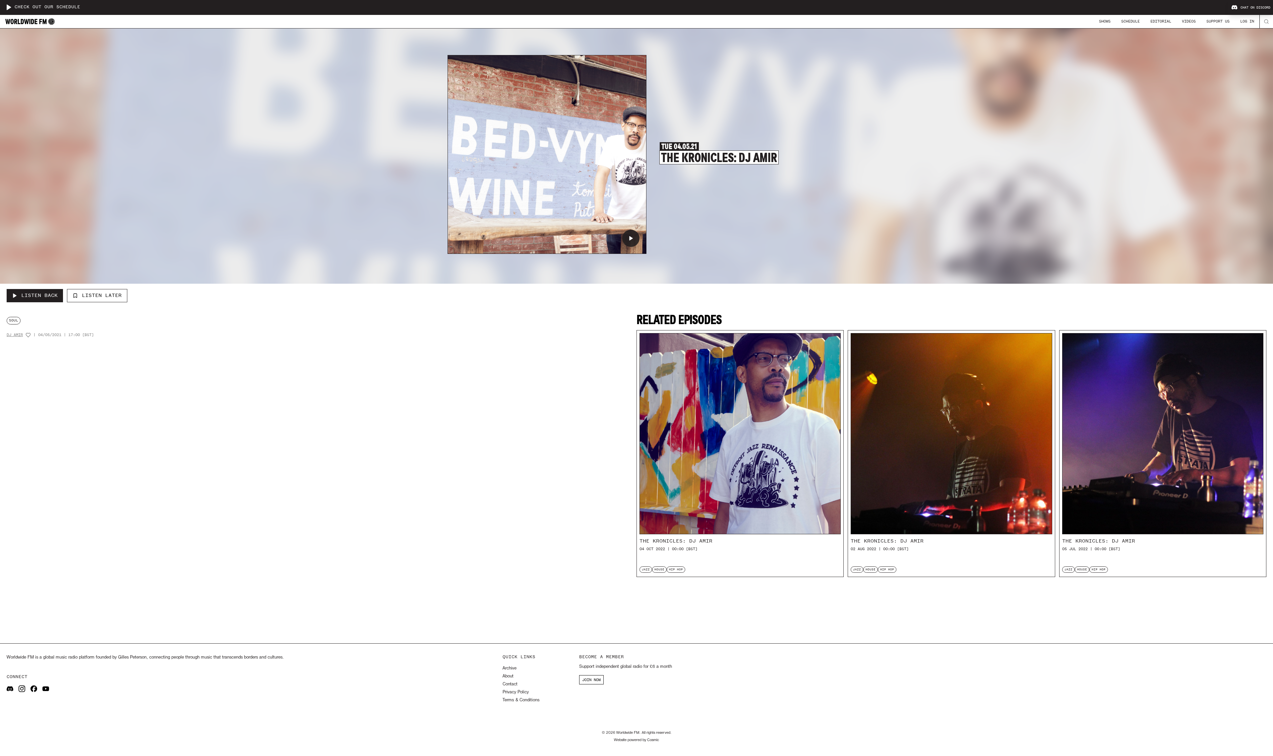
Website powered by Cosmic (636, 740)
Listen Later (102, 295)
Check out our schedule (47, 7)
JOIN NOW (591, 679)
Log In (1247, 21)
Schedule (1130, 21)
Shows (1105, 21)
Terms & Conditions (521, 700)
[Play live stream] (8, 7)
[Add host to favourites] (28, 335)
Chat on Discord (1255, 8)
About (508, 676)
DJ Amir (15, 335)
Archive (509, 668)
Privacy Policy (516, 692)
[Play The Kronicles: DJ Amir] (630, 238)
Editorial (1160, 21)
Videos (1189, 21)
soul (13, 320)
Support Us (1218, 21)
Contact (510, 684)
